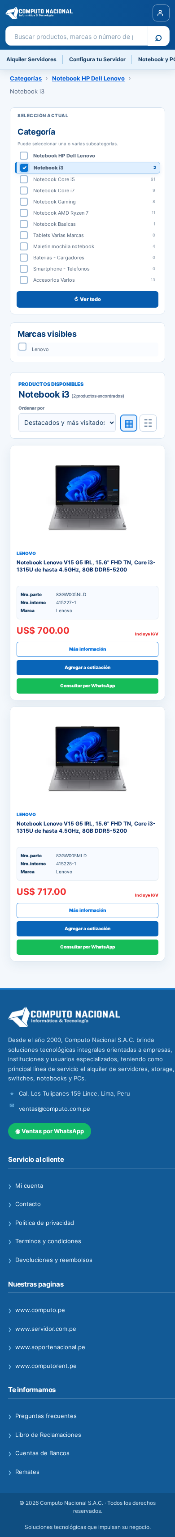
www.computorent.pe (42, 1366)
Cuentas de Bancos (39, 1453)
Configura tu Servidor (97, 59)
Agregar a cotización (87, 667)
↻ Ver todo (87, 299)
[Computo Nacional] (51, 13)
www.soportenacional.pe (46, 1347)
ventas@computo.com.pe (54, 1108)
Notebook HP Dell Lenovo (88, 78)
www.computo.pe (36, 1310)
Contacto (24, 1204)
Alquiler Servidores (31, 59)
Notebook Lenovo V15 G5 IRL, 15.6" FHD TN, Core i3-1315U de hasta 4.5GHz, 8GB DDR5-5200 (86, 566)
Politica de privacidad (41, 1223)
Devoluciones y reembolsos (50, 1260)
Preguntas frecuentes (42, 1416)
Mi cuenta (25, 1186)
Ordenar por (31, 408)
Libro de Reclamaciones (44, 1435)
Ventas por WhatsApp (49, 1131)
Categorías (26, 78)
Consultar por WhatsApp (87, 685)
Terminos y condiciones (44, 1241)
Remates (23, 1472)
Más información (87, 649)
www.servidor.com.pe (42, 1329)
